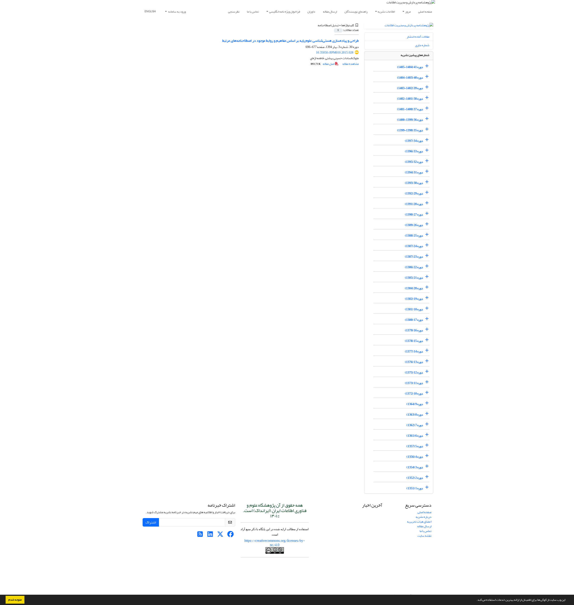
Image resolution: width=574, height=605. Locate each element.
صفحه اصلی (425, 12)
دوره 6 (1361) (415, 436)
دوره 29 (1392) (414, 193)
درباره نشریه (423, 517)
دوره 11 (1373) (414, 383)
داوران (311, 12)
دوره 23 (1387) (414, 257)
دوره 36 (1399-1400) (410, 120)
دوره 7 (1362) (415, 425)
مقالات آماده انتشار (418, 37)
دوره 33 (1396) (414, 151)
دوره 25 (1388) (414, 236)
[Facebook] (230, 535)
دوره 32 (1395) (414, 162)
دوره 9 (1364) (415, 404)
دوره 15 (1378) (414, 341)
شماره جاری (422, 45)
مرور (408, 12)
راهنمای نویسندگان (355, 12)
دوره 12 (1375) (414, 372)
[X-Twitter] (220, 535)
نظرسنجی (233, 12)
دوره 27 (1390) (414, 215)
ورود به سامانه (177, 12)
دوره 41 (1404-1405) (410, 67)
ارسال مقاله (330, 12)
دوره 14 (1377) (414, 351)
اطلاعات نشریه (386, 12)
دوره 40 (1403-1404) (410, 78)
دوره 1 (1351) (415, 488)
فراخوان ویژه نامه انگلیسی (284, 12)
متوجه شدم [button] (15, 599)
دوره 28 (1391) (414, 204)
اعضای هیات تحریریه (419, 522)
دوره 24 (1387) (414, 246)
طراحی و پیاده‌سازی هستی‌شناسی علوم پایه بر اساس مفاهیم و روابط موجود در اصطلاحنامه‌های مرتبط (290, 40)
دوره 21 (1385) (414, 278)
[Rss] (200, 535)
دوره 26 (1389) (414, 225)
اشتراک (151, 522)
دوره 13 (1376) (414, 362)
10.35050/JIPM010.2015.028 (334, 53)
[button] (475, 600)
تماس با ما (253, 12)
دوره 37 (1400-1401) (410, 109)
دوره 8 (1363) (415, 415)
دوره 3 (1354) (415, 467)
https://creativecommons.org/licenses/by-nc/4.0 (274, 542)
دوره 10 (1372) (414, 394)
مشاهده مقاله (350, 64)
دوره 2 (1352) (415, 478)
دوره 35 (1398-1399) (410, 130)
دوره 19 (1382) (414, 299)
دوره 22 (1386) (414, 267)
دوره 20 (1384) (414, 288)
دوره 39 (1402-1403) (410, 88)
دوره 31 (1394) (414, 172)
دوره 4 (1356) (415, 457)
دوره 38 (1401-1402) (410, 99)
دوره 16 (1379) (414, 330)
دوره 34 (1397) (414, 141)
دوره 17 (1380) (414, 320)
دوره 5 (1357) (415, 446)
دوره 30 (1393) (414, 183)
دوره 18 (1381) (414, 309)
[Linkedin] (210, 535)
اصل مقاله (323, 64)
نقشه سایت (424, 536)
